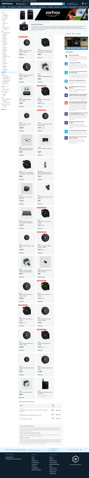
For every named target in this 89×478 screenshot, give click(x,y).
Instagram (73, 450)
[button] (22, 3)
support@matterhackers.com (13, 459)
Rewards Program (54, 464)
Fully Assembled (6, 89)
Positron (4, 57)
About (51, 457)
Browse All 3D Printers (6, 10)
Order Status (53, 460)
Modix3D (5, 54)
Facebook (68, 450)
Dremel (4, 39)
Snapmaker (5, 63)
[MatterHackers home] (7, 3)
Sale (9, 7)
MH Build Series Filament (83, 7)
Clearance (69, 33)
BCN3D (4, 37)
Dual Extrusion (6, 83)
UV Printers (5, 29)
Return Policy (53, 468)
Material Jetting (6, 27)
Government (35, 468)
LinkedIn (76, 450)
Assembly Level (4, 86)
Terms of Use (52, 471)
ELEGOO (4, 41)
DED (4, 20)
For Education (5, 15)
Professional (35, 462)
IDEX (4, 84)
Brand (2, 31)
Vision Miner (5, 69)
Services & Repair (36, 470)
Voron (4, 67)
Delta (4, 95)
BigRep (4, 35)
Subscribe (53, 449)
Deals (2, 97)
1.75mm (4, 105)
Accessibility (52, 473)
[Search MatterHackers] (63, 4)
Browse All (3, 109)
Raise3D (4, 62)
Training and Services (42, 7)
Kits (4, 87)
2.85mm (4, 106)
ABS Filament (57, 7)
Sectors (2, 12)
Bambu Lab (34, 7)
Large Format (5, 78)
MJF (4, 26)
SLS (4, 24)
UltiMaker (5, 66)
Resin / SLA (5, 23)
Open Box (5, 100)
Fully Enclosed (6, 81)
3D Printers (19, 7)
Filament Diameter (5, 104)
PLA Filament (50, 7)
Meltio (4, 51)
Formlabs (5, 44)
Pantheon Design (6, 56)
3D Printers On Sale (6, 102)
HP (3, 45)
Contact (51, 459)
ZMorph (4, 70)
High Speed (5, 75)
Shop (33, 457)
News (33, 459)
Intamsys (5, 47)
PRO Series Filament (73, 7)
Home (32, 21)
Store (35, 21)
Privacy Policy (53, 470)
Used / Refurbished (6, 99)
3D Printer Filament (27, 7)
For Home (5, 14)
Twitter (70, 450)
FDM (4, 21)
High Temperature (6, 77)
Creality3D (5, 38)
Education (34, 464)
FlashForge (5, 42)
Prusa (4, 59)
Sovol (4, 64)
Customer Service (25, 0)
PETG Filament (64, 7)
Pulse (4, 60)
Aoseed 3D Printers (6, 32)
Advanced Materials (7, 80)
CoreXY (4, 94)
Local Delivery (53, 462)
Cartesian (5, 92)
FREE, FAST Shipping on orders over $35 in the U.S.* (11, 0)
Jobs (50, 466)
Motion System (4, 91)
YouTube (81, 450)
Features (3, 74)
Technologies (4, 19)
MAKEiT (4, 48)
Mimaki (4, 53)
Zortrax (4, 72)
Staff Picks (13, 7)
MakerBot (5, 50)
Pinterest (78, 450)
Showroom (35, 460)
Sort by (73, 33)
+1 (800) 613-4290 (33, 0)
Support (34, 466)
